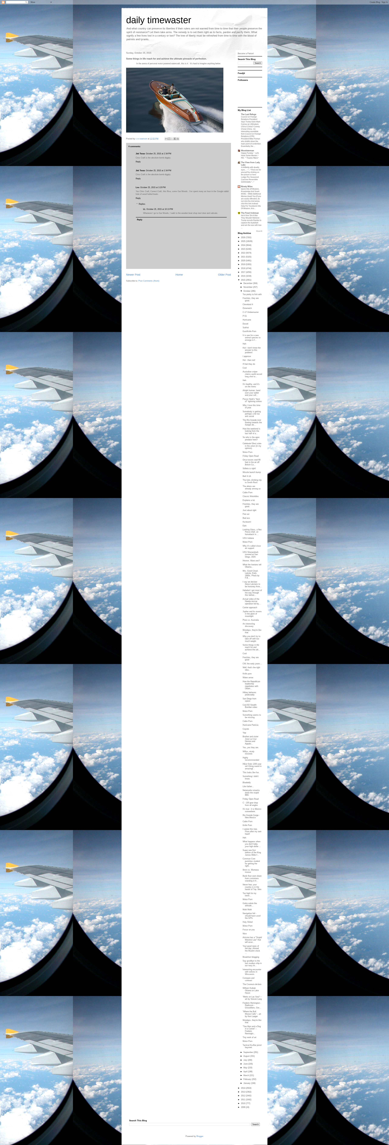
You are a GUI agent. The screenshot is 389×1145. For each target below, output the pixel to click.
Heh (244, 344)
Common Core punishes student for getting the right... (251, 862)
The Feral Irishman (250, 213)
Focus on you (249, 929)
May (245, 1067)
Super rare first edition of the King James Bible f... (252, 852)
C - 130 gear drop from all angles (250, 804)
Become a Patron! (246, 53)
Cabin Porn (247, 492)
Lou (137, 187)
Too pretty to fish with (252, 294)
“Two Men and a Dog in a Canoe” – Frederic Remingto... (252, 1030)
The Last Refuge (248, 114)
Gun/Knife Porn (249, 331)
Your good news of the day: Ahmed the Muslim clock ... (251, 949)
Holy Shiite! (248, 922)
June (245, 1064)
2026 (243, 237)
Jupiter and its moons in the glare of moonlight (252, 613)
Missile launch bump (252, 472)
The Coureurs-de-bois (252, 984)
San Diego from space (249, 699)
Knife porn (247, 674)
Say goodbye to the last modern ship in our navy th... (252, 963)
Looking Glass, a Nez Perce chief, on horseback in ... (252, 531)
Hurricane (247, 320)
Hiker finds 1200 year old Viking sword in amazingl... (252, 766)
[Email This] (166, 138)
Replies (142, 204)
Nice (245, 933)
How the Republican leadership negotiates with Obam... (251, 685)
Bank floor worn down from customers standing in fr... (252, 878)
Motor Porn (247, 452)
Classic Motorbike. (251, 496)
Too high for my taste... (249, 894)
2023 (243, 249)
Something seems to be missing (252, 716)
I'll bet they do (249, 364)
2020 (243, 260)
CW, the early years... (252, 664)
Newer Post (133, 274)
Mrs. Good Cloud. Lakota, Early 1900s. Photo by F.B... (251, 574)
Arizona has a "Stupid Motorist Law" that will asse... (252, 939)
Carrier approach (250, 607)
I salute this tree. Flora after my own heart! (252, 831)
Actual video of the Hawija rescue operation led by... (252, 601)
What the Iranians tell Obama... (252, 565)
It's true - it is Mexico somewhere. (252, 810)
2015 (243, 280)
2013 (243, 1092)
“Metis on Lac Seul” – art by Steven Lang (252, 998)
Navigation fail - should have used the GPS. (251, 915)
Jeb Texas (140, 153)
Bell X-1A (247, 476)
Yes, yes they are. (251, 747)
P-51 (245, 316)
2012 (243, 1095)
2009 (243, 1107)
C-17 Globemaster (251, 312)
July (245, 1060)
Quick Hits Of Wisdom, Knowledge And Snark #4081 (250, 191)
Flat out (246, 514)
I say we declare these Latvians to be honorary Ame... (252, 584)
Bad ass (246, 518)
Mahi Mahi (247, 909)
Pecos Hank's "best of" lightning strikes (252, 400)
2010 (243, 1103)
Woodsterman (247, 150)
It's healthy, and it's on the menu (251, 385)
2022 (243, 253)
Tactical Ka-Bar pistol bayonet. (252, 1046)
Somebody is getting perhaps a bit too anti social (252, 413)
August (246, 1056)
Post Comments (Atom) (148, 281)
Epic (245, 525)
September (248, 1052)
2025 (243, 241)
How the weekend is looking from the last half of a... (251, 431)
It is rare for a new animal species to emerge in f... (251, 337)
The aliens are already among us (252, 487)
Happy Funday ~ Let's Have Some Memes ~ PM (250, 155)
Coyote (246, 729)
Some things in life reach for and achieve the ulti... (251, 647)
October (247, 291)
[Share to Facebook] (174, 138)
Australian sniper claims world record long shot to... (252, 374)
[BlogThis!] (169, 138)
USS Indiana (248, 538)
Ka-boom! (247, 522)
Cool (245, 368)
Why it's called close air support (252, 547)
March (246, 1075)
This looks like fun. (251, 772)
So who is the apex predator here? (251, 438)
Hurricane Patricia (250, 725)
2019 (243, 264)
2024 (243, 245)
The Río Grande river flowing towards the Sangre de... (252, 422)
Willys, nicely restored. (248, 752)
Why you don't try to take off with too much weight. (251, 638)
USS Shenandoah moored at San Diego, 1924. (250, 554)
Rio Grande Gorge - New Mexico (251, 816)
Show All (259, 231)
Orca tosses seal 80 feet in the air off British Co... (251, 462)
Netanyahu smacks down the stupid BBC (251, 792)
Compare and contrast (248, 979)
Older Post (224, 274)
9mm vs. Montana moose (251, 871)
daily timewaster (158, 20)
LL (144, 209)
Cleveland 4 (248, 304)
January (247, 1083)
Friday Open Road (251, 456)
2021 (243, 257)
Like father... (248, 786)
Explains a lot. (249, 500)
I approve (247, 356)
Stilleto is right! (249, 468)
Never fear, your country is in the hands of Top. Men (252, 886)
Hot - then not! (249, 360)
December (248, 283)
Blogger (199, 1136)
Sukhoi (246, 327)
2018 (243, 268)
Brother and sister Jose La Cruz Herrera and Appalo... (250, 740)
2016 (243, 276)
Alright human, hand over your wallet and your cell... (251, 392)
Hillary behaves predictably (249, 693)
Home (179, 274)
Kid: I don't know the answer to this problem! (252, 350)
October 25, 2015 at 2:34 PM (158, 153)
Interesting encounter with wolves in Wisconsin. (252, 971)
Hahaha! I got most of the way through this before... (252, 592)
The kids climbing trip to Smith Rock (252, 481)
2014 (243, 1088)
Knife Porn (247, 825)
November (248, 287)
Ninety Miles (247, 186)
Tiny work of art (249, 1037)
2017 (243, 272)
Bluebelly (247, 782)
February (247, 1079)
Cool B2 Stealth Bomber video (250, 706)
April (245, 1071)
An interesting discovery (249, 625)
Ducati (245, 324)
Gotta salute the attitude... (250, 904)
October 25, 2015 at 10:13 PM (159, 209)
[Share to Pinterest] (177, 138)
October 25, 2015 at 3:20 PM (153, 187)
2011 (243, 1099)
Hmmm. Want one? (251, 560)
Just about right (249, 510)
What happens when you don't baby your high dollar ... (252, 843)
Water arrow (248, 677)
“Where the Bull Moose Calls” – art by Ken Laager (252, 1013)
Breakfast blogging (251, 957)
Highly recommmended (251, 759)
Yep (244, 733)
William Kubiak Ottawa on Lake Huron (251, 990)
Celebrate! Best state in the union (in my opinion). (252, 445)
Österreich (247, 308)
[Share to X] (172, 138)
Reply (138, 162)
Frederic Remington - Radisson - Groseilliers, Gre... (252, 1005)
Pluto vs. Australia (251, 620)
